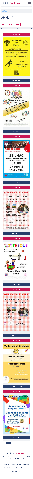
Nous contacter (16, 464)
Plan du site (26, 464)
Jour (17, 24)
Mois (10, 24)
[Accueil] (10, 3)
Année (3, 24)
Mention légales (8, 468)
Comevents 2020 (16, 471)
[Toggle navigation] (29, 2)
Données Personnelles (22, 468)
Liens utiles (6, 464)
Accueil (4, 11)
